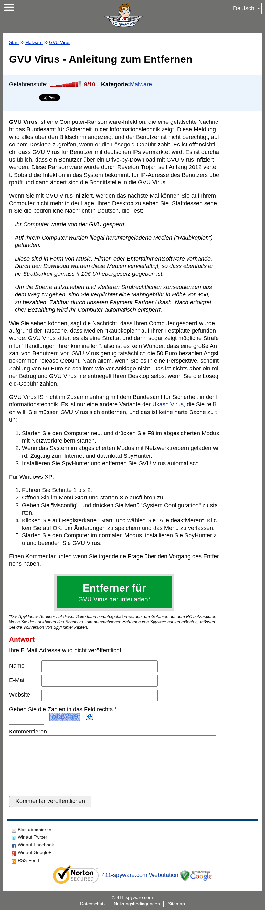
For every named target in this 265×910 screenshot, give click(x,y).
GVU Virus (59, 42)
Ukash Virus (168, 404)
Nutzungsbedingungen (137, 903)
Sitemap (176, 903)
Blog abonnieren (34, 829)
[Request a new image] (89, 716)
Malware (34, 42)
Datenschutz (93, 903)
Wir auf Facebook (36, 844)
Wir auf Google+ (34, 852)
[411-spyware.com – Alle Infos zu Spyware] (123, 15)
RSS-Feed (28, 860)
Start (14, 42)
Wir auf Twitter (32, 837)
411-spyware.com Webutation (140, 875)
